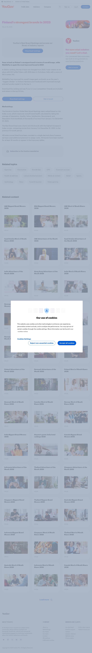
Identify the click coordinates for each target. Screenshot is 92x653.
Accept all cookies (66, 343)
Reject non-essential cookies (41, 343)
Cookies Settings (24, 339)
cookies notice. (23, 331)
